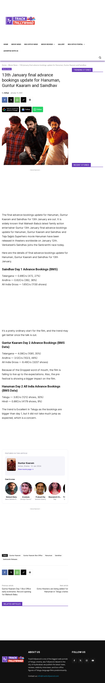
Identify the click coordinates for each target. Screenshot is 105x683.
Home (4, 65)
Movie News (13, 65)
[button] (100, 57)
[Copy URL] (23, 100)
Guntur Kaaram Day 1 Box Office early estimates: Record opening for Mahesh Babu (16, 592)
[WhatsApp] (17, 100)
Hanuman (48, 555)
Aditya (6, 93)
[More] (30, 100)
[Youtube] (92, 660)
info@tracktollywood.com (48, 676)
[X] (11, 100)
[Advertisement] (72, 20)
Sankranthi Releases (10, 559)
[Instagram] (86, 660)
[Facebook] (4, 100)
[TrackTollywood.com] (20, 21)
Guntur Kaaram (15, 555)
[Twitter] (80, 660)
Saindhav (58, 555)
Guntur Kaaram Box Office (32, 555)
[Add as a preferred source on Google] (10, 109)
